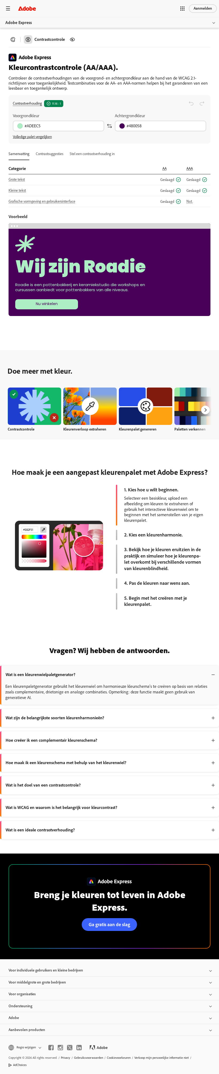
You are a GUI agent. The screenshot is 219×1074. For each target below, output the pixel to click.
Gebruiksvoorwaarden (88, 1058)
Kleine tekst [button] (17, 190)
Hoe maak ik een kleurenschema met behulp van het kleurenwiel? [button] (66, 762)
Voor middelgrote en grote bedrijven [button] (37, 982)
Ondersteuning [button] (20, 1006)
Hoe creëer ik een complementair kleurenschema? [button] (51, 740)
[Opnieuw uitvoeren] (202, 103)
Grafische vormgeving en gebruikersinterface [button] (42, 201)
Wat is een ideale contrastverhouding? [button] (40, 829)
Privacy (65, 1058)
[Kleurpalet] (13, 39)
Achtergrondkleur (130, 115)
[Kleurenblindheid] (72, 39)
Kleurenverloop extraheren (84, 429)
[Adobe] (27, 8)
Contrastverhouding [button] (27, 103)
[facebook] (51, 1047)
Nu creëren (34, 406)
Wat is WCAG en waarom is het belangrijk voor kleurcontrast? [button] (61, 807)
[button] (182, 8)
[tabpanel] (109, 183)
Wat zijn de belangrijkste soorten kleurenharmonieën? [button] (55, 717)
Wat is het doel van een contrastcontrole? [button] (43, 785)
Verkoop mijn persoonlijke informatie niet (161, 1058)
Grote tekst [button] (17, 179)
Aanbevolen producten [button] (27, 1030)
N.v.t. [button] (189, 201)
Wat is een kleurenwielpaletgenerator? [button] (40, 674)
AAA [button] (189, 168)
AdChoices (20, 1065)
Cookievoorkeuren (119, 1058)
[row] (109, 179)
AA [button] (164, 168)
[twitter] (69, 1047)
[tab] (19, 154)
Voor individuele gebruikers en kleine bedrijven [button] (46, 970)
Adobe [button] (14, 1018)
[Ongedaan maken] (191, 103)
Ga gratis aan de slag (109, 924)
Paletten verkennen (190, 429)
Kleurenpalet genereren (138, 429)
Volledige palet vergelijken (32, 137)
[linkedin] (79, 1047)
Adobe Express (18, 22)
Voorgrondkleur (26, 115)
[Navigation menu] (8, 8)
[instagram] (60, 1047)
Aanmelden (203, 8)
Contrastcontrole (21, 429)
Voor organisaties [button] (22, 994)
